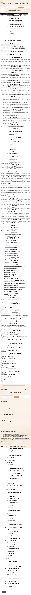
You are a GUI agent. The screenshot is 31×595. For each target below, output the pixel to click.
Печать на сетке (10, 247)
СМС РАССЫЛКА (12, 581)
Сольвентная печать (11, 236)
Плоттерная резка (10, 258)
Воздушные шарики (15, 455)
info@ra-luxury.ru (7, 421)
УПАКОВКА (11, 465)
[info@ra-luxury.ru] (2, 418)
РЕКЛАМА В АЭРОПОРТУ (11, 546)
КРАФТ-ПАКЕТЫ (14, 479)
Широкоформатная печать (13, 234)
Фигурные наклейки (11, 255)
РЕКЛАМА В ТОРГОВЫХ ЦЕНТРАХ (14, 528)
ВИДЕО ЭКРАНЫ (14, 502)
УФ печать (8, 245)
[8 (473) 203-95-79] (2, 412)
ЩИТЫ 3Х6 (12, 496)
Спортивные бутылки (16, 448)
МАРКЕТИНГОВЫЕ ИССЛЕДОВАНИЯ (13, 569)
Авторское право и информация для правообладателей (13, 436)
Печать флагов (9, 260)
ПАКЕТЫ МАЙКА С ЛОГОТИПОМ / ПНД (16, 474)
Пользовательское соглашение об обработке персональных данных (15, 435)
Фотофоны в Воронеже (12, 253)
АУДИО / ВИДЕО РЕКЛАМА (12, 461)
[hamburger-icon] (2, 6)
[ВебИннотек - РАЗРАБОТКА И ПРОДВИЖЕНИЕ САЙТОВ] (1, 444)
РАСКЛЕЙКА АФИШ (13, 549)
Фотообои (8, 251)
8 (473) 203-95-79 (7, 414)
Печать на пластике (11, 242)
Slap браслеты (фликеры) (13, 452)
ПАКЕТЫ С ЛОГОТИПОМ (16, 470)
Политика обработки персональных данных (11, 434)
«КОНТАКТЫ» (10, 586)
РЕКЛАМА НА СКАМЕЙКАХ (11, 535)
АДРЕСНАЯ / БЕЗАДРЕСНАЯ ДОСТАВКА (11, 553)
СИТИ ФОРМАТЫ (14, 500)
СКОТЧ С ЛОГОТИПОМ (16, 468)
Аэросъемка (13, 578)
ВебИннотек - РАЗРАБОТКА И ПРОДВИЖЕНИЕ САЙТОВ (14, 446)
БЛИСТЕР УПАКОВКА (15, 485)
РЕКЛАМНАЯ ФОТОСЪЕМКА (11, 574)
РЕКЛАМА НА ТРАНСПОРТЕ (11, 520)
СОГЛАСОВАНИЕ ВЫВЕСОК (12, 563)
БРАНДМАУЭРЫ (14, 498)
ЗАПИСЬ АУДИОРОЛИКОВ (13, 514)
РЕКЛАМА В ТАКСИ (13, 531)
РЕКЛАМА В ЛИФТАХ (14, 538)
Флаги (7, 262)
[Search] (21, 7)
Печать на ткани (10, 238)
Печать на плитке (10, 240)
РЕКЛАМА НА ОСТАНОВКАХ (11, 541)
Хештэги (12, 457)
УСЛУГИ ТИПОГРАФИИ (14, 566)
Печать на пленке (10, 249)
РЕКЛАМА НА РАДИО (14, 510)
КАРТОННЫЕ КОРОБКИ (12, 482)
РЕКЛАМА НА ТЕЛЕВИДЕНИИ (11, 507)
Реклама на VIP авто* (15, 524)
